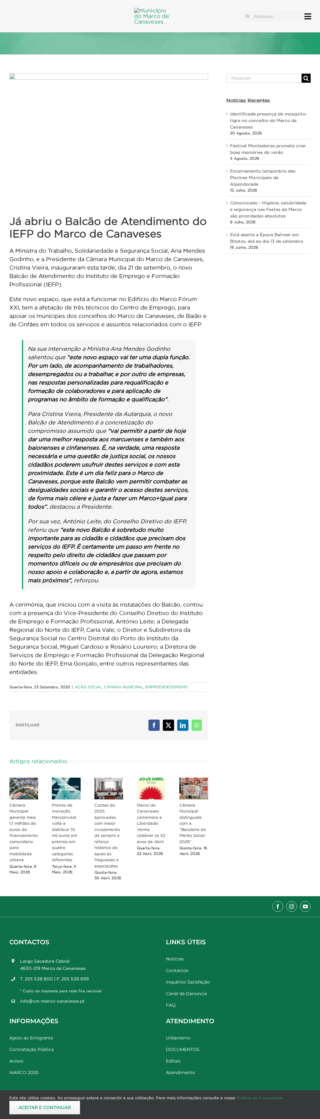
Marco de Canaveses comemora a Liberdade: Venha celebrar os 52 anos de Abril (151, 823)
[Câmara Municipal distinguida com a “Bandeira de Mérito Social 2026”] (193, 788)
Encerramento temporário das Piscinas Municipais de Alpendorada (262, 178)
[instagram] (291, 906)
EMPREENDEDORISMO (166, 687)
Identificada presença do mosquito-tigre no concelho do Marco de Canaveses (268, 120)
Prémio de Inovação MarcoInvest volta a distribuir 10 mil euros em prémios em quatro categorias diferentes (64, 832)
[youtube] (305, 906)
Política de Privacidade (260, 1098)
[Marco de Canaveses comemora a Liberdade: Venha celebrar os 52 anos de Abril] (151, 788)
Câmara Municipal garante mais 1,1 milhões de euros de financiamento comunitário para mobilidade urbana (23, 832)
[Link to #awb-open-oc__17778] (307, 16)
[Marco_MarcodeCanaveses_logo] (154, 10)
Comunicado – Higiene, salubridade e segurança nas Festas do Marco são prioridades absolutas (268, 209)
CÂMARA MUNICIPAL (123, 687)
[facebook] (277, 906)
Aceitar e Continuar (44, 1107)
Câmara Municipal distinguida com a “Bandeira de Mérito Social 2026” (192, 823)
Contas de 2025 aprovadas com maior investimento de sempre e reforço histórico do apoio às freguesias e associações (107, 835)
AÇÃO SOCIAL (88, 687)
